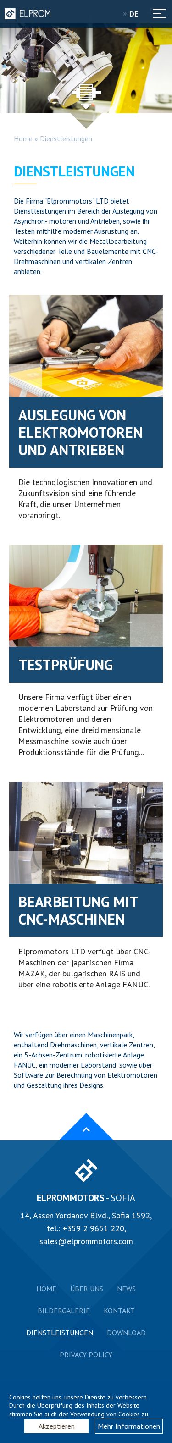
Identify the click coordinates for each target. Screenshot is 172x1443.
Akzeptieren (57, 1426)
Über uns (86, 1288)
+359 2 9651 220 (93, 1228)
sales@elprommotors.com (86, 1241)
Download (126, 1332)
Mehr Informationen (129, 1426)
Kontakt (119, 1310)
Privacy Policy (86, 1354)
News (126, 1288)
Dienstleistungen (66, 138)
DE (134, 13)
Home (23, 138)
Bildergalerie (64, 1310)
